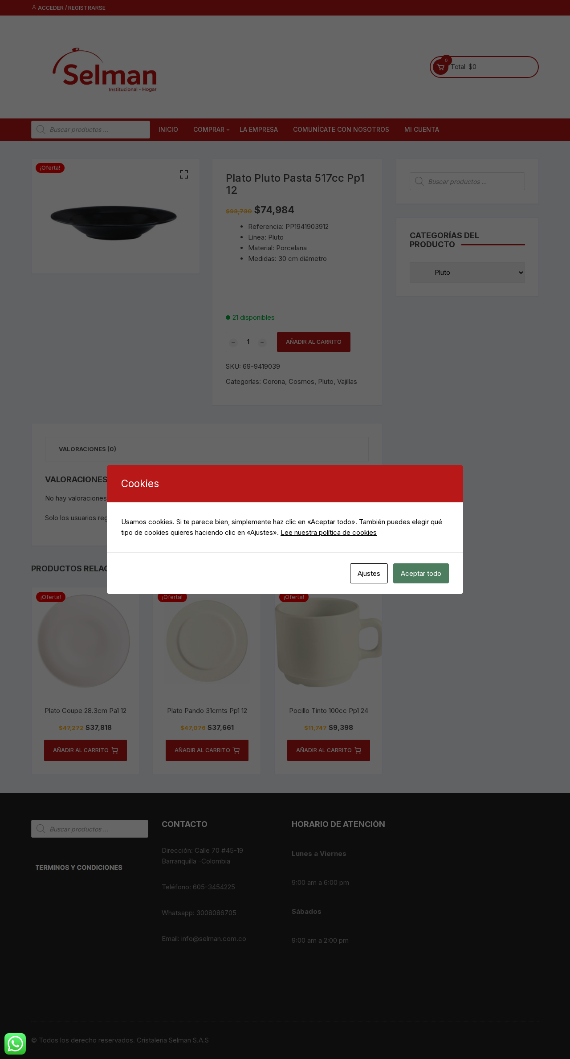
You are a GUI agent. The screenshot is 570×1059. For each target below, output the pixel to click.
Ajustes (369, 573)
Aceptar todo (421, 573)
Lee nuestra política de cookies (329, 532)
